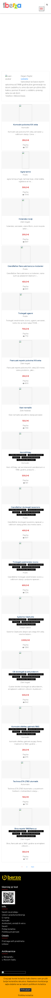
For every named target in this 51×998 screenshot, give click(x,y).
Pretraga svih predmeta (13, 941)
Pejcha (25, 145)
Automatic (25, 784)
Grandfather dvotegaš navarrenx (25, 507)
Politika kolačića (25, 995)
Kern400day (25, 452)
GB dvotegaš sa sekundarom (25, 672)
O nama (5, 918)
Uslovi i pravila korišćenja (13, 915)
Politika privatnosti (10, 932)
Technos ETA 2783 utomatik (25, 781)
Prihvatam (25, 990)
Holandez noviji (25, 219)
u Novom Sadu (9, 960)
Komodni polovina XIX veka (25, 124)
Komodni (25, 128)
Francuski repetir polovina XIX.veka (25, 360)
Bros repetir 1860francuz (25, 828)
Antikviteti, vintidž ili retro (14, 923)
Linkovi (5, 944)
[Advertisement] (25, 42)
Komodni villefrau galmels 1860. (25, 726)
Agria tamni (25, 172)
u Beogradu (7, 957)
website (24, 79)
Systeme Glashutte (25, 617)
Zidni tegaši (25, 222)
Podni (25, 175)
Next (32, 867)
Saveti (4, 926)
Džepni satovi (25, 627)
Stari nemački (25, 408)
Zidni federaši (25, 411)
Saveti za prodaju (10, 912)
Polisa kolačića (8, 929)
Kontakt (5, 920)
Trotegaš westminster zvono (25, 562)
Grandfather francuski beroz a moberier (25, 266)
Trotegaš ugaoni (25, 313)
